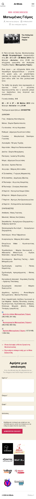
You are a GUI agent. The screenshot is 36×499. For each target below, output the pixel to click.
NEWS (10, 12)
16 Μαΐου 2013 (27, 21)
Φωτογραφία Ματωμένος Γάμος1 (17, 322)
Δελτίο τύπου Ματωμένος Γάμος (17, 314)
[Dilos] (19, 448)
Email (4, 404)
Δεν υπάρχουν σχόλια (19, 24)
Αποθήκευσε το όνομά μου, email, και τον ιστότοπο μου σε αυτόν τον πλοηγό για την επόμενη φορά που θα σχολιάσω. (17, 424)
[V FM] (7, 482)
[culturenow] (7, 471)
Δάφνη (16, 21)
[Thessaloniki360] (19, 482)
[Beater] (19, 460)
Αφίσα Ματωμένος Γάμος (14, 330)
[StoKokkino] (19, 471)
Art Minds (18, 4)
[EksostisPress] (7, 460)
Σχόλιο (5, 378)
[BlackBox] (7, 448)
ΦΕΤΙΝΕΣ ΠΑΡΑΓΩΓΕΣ (20, 12)
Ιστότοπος (5, 413)
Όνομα (4, 395)
